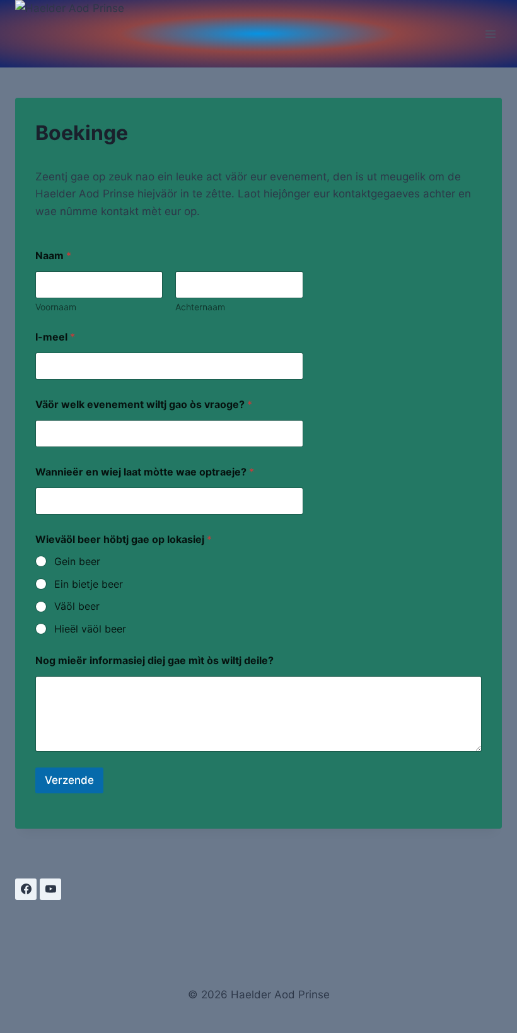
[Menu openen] (490, 34)
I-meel (55, 337)
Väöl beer (77, 606)
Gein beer (77, 561)
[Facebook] (26, 889)
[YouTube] (50, 889)
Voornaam (55, 306)
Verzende (69, 780)
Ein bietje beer (88, 584)
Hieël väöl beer (90, 628)
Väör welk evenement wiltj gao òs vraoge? (143, 405)
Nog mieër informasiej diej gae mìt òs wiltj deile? (154, 661)
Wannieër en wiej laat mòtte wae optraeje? (144, 472)
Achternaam (200, 306)
